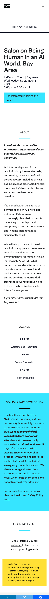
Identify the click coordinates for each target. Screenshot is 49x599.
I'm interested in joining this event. (22, 98)
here (6, 499)
